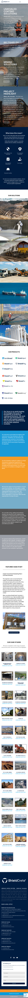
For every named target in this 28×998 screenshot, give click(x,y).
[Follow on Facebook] (11, 957)
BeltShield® (11, 42)
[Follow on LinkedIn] (14, 957)
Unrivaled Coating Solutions (10, 11)
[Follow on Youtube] (17, 957)
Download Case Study (14, 632)
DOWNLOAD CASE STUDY (7, 665)
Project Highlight (10, 92)
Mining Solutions (10, 63)
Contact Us (21, 182)
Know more (6, 32)
